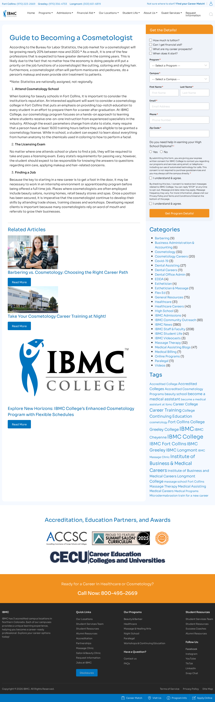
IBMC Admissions (168, 315)
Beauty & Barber (133, 619)
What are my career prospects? (172, 49)
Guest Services (170, 12)
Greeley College (164, 429)
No (166, 152)
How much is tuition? (166, 40)
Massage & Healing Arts (137, 628)
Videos (160, 365)
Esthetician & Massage (171, 288)
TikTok (189, 663)
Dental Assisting (167, 265)
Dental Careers (166, 270)
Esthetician (163, 283)
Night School (131, 633)
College (188, 410)
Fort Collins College (186, 421)
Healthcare (163, 301)
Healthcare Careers (169, 306)
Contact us (130, 658)
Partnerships (83, 643)
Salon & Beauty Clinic (88, 653)
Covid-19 (161, 260)
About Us (149, 12)
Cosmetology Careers (171, 256)
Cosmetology (165, 251)
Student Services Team (89, 623)
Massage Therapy (168, 342)
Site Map (207, 688)
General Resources (169, 297)
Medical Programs (186, 491)
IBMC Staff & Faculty (170, 329)
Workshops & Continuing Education (144, 643)
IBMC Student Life (168, 333)
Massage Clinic (85, 648)
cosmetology (158, 422)
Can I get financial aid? (167, 44)
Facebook (191, 649)
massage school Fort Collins (184, 481)
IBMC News (163, 324)
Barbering (162, 238)
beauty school (176, 393)
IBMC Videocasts (168, 338)
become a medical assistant (177, 396)
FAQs (127, 663)
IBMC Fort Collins (167, 443)
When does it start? (165, 53)
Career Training (165, 410)
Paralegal (161, 360)
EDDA (159, 279)
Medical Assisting (192, 486)
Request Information (193, 14)
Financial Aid (85, 12)
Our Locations (108, 12)
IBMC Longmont (181, 449)
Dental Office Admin (170, 274)
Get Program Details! (179, 213)
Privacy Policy (191, 688)
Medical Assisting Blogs (173, 347)
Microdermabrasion (163, 495)
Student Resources (87, 628)
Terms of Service (169, 688)
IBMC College (185, 436)
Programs (45, 12)
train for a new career (193, 495)
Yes (155, 152)
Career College (185, 403)
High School (164, 310)
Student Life (130, 12)
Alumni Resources (86, 633)
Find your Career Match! (190, 3)
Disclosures (87, 672)
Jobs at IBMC (84, 662)
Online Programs (167, 356)
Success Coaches (196, 628)
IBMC (186, 428)
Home (31, 12)
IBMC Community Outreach (175, 320)
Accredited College (163, 384)
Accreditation (84, 638)
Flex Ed (160, 292)
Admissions (64, 12)
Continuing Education (170, 416)
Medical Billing (166, 351)
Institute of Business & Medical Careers (172, 463)
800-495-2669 (119, 592)
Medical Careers (161, 490)
